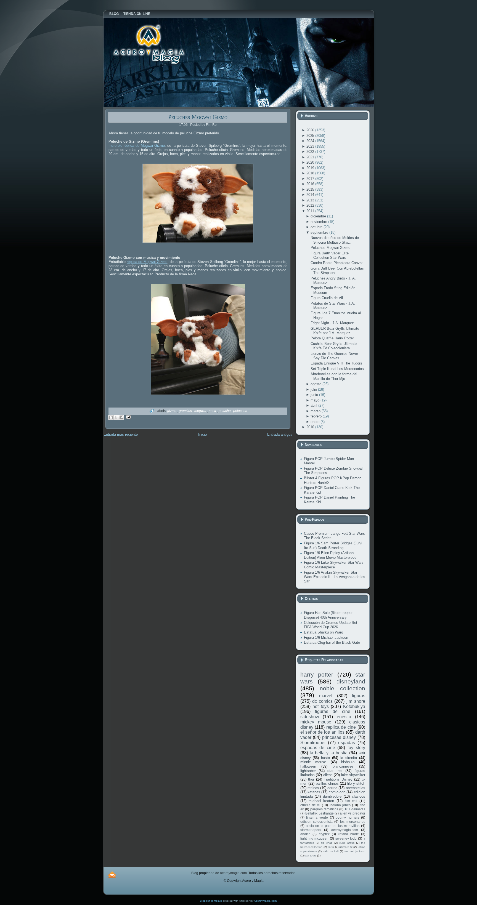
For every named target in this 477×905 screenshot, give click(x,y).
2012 (310, 205)
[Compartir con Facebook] (121, 417)
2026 (310, 130)
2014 (310, 195)
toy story (356, 747)
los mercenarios (352, 821)
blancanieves (343, 766)
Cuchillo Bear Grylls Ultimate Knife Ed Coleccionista (334, 346)
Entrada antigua (279, 434)
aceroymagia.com (344, 830)
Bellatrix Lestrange (319, 813)
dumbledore (332, 796)
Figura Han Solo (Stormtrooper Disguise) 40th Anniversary (328, 615)
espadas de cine (317, 747)
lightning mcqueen (314, 838)
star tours (310, 855)
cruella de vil (310, 805)
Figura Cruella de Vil (327, 298)
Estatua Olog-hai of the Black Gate (332, 642)
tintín (331, 846)
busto (325, 758)
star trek (334, 771)
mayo (315, 400)
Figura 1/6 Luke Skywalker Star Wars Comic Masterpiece (334, 564)
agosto (316, 384)
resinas (313, 788)
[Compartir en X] (116, 417)
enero (315, 422)
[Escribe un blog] (111, 417)
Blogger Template (211, 900)
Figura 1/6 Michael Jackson (326, 637)
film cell (351, 801)
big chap (327, 842)
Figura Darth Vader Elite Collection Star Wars (330, 255)
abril (314, 405)
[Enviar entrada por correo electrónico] (127, 417)
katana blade (348, 834)
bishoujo (347, 762)
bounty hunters (347, 817)
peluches (240, 411)
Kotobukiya (354, 706)
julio (314, 389)
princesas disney (339, 737)
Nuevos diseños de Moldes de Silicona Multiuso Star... (335, 240)
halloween (308, 766)
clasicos (358, 796)
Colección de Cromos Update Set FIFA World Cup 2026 (330, 625)
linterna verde (317, 817)
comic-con (337, 792)
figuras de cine (333, 711)
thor (311, 779)
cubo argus (346, 842)
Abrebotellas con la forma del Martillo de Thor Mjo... (334, 376)
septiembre (320, 232)
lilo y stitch (356, 783)
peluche (225, 411)
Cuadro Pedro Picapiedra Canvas (337, 263)
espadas (346, 742)
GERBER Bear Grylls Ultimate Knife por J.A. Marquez (335, 330)
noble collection (342, 688)
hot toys (320, 706)
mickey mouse (315, 722)
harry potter (316, 674)
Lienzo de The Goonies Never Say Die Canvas (334, 356)
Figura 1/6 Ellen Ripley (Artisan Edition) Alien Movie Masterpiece (330, 555)
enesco (344, 716)
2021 (310, 157)
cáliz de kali (330, 851)
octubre (317, 227)
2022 (310, 152)
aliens (328, 775)
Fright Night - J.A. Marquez (332, 323)
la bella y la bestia (329, 752)
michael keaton (321, 801)
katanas (314, 792)
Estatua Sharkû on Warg (323, 632)
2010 (310, 427)
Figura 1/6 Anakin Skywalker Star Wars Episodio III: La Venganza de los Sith (334, 577)
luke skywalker (353, 775)
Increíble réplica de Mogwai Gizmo (136, 145)
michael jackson (354, 851)
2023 (310, 146)
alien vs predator (352, 813)
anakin (305, 834)
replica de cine (341, 727)
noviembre (319, 222)
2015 (310, 189)
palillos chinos (327, 783)
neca (213, 411)
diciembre (319, 216)
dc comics (322, 701)
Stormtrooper (313, 742)
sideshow (309, 716)
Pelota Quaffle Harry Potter (332, 338)
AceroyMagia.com (265, 900)
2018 (310, 173)
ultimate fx (346, 846)
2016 (310, 184)
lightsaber (308, 771)
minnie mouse (313, 762)
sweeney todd (346, 838)
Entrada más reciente (121, 434)
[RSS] (112, 874)
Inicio (202, 434)
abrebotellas (355, 788)
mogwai (200, 411)
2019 (310, 168)
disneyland (350, 681)
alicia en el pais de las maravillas (332, 825)
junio (315, 395)
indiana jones (340, 805)
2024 (310, 141)
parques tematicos (324, 809)
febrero (317, 416)
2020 (310, 162)
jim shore (355, 701)
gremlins (186, 411)
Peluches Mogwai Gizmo (197, 116)
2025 (310, 136)
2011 (310, 211)
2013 (310, 200)
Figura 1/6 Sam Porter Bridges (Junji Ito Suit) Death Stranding (333, 545)
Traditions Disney (338, 779)
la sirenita (348, 758)
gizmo (172, 411)
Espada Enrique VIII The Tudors (336, 363)
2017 (310, 179)
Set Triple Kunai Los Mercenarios (337, 369)
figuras (358, 695)
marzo (316, 411)
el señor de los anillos (322, 732)
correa (332, 788)
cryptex (324, 834)
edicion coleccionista (316, 821)
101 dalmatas (354, 809)
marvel (325, 695)
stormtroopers (310, 830)
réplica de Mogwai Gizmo (147, 262)
